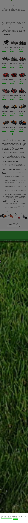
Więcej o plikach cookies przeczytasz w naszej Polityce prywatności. (9, 517)
